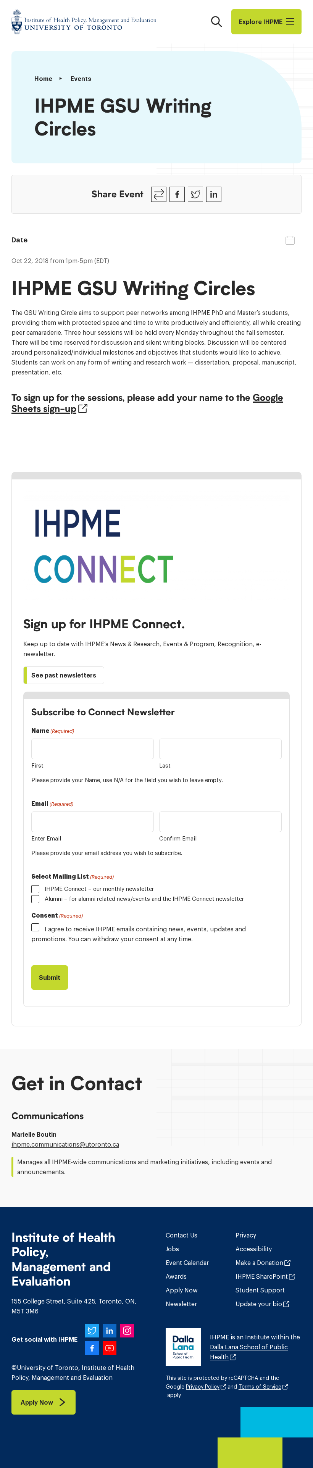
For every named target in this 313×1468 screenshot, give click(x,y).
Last (165, 765)
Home (43, 79)
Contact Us (181, 1235)
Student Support (260, 1290)
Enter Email (46, 838)
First (37, 765)
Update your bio (259, 1304)
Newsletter (181, 1304)
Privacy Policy (202, 1386)
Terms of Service (260, 1386)
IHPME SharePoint (262, 1276)
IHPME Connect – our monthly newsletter (99, 889)
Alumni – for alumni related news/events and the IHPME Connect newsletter (144, 899)
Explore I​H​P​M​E (260, 22)
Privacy (246, 1235)
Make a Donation (259, 1263)
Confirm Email (178, 838)
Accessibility (254, 1249)
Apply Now (182, 1290)
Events (81, 79)
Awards (176, 1276)
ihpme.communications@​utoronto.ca (65, 1144)
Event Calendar (187, 1263)
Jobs (172, 1249)
